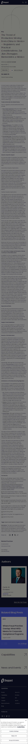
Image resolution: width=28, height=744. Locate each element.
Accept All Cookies (14, 740)
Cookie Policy (21, 727)
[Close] (25, 720)
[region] (14, 731)
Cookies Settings (14, 731)
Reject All (14, 736)
